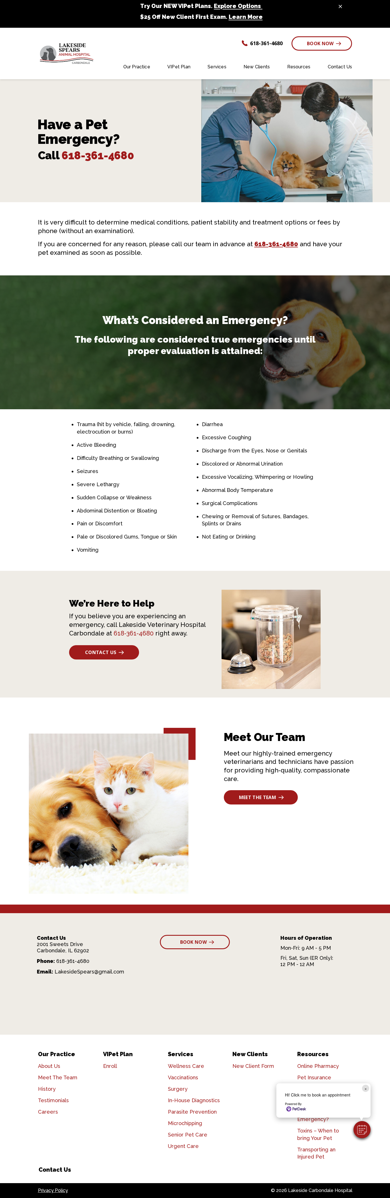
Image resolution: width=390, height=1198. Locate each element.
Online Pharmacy (318, 1066)
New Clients (250, 1054)
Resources (313, 1054)
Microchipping (185, 1123)
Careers (48, 1112)
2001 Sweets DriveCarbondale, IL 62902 (63, 947)
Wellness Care (186, 1066)
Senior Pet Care (187, 1135)
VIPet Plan (118, 1054)
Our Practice (56, 1054)
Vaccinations (183, 1077)
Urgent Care (183, 1146)
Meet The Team (257, 797)
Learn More (246, 16)
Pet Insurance (314, 1077)
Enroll (110, 1066)
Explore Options (238, 6)
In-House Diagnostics (194, 1100)
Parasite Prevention (192, 1112)
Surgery (178, 1089)
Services (180, 1054)
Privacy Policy (53, 1190)
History (47, 1089)
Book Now (320, 43)
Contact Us (100, 652)
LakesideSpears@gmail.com (89, 972)
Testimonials (53, 1100)
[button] (362, 1129)
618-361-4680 (98, 155)
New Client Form (253, 1066)
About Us (49, 1066)
